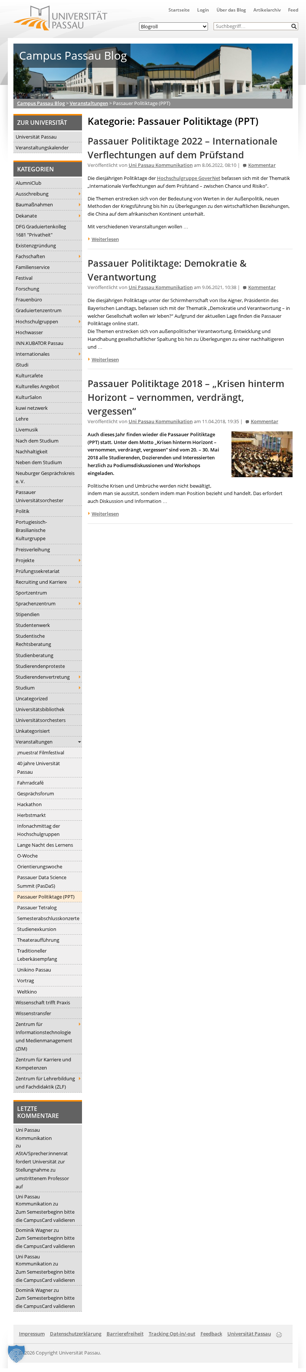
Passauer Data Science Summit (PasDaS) (41, 881)
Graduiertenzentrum (38, 310)
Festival (24, 278)
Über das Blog (231, 10)
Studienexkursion (36, 929)
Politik (22, 511)
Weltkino (27, 991)
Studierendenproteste (40, 666)
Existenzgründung (36, 245)
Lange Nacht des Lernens (45, 845)
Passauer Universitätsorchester (39, 496)
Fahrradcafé (30, 782)
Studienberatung (34, 655)
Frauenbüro (29, 299)
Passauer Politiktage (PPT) (46, 896)
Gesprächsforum (35, 793)
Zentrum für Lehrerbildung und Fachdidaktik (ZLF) (45, 1082)
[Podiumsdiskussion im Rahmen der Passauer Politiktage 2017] (262, 473)
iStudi (22, 364)
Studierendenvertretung (43, 677)
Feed (293, 10)
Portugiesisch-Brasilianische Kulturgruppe (31, 530)
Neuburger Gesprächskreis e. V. (45, 477)
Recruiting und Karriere (41, 582)
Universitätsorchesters (41, 720)
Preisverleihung (33, 549)
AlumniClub (28, 183)
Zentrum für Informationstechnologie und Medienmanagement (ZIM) (44, 1036)
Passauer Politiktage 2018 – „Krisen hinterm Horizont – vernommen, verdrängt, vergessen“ (186, 397)
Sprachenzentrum (36, 603)
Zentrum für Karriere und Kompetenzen (43, 1063)
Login (203, 10)
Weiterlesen (105, 239)
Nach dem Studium (37, 440)
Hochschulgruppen (37, 321)
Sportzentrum (31, 592)
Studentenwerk (33, 625)
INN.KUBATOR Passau (39, 343)
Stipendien (28, 614)
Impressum (32, 1333)
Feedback (211, 1333)
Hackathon (29, 804)
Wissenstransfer (33, 1013)
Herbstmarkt (31, 815)
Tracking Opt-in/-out (172, 1333)
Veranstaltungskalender (42, 147)
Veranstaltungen (34, 741)
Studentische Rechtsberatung (33, 640)
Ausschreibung (32, 193)
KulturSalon (29, 397)
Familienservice (33, 267)
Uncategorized (32, 698)
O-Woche (27, 855)
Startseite (179, 10)
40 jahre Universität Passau (38, 767)
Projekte (25, 560)
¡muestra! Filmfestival (40, 752)
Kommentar (262, 165)
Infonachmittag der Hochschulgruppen (38, 830)
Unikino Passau (34, 969)
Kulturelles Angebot (37, 386)
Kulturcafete (29, 375)
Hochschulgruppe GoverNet (188, 178)
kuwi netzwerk (32, 408)
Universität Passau (36, 136)
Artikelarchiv (267, 10)
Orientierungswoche (39, 866)
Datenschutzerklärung (75, 1333)
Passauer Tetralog (37, 907)
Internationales (33, 354)
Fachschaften (30, 256)
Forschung (27, 288)
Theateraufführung (38, 940)
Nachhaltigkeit (32, 451)
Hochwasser (29, 332)
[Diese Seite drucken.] (279, 1333)
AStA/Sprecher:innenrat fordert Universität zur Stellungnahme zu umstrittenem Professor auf (42, 1169)
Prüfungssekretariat (38, 571)
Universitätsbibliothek (40, 709)
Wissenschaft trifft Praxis (43, 1002)
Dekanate (26, 215)
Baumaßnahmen (34, 204)
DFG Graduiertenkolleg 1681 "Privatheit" (41, 230)
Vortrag (25, 980)
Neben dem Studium (39, 462)
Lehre (22, 418)
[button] (294, 26)
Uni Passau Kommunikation (34, 1134)
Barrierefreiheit (125, 1333)
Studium (25, 687)
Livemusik (27, 429)
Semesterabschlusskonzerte (48, 918)
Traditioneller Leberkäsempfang (37, 954)
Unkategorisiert (33, 731)
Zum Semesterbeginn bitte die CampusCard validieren (45, 1215)
